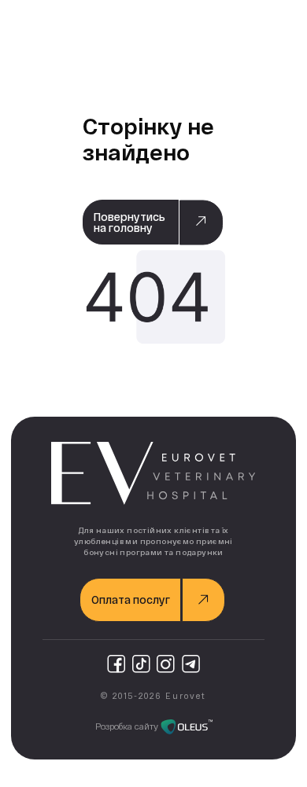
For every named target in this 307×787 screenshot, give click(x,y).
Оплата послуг (130, 599)
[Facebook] (116, 663)
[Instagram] (166, 663)
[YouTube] (141, 663)
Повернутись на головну (129, 222)
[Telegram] (191, 663)
